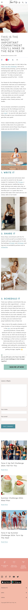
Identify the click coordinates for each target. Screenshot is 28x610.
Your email (4, 416)
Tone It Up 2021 (6, 66)
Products (4, 587)
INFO (2, 592)
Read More (4, 469)
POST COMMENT (8, 426)
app (21, 182)
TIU (19, 182)
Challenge (14, 66)
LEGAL (3, 597)
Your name (4, 409)
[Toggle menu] (2, 2)
